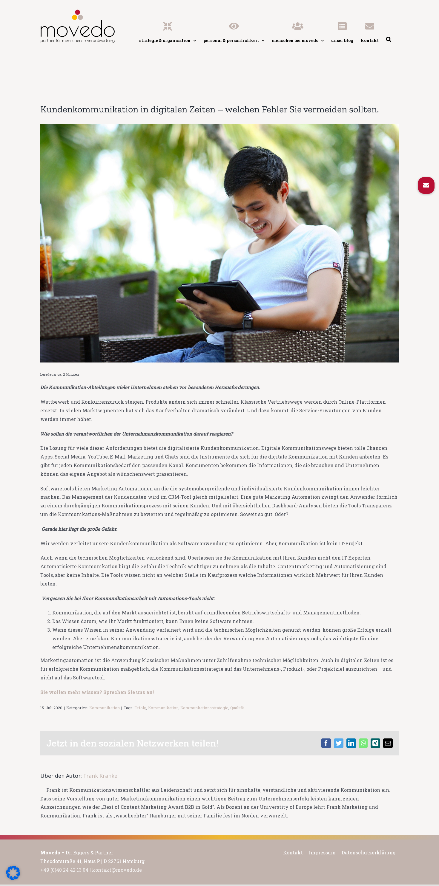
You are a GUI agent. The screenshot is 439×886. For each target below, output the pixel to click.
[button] (426, 185)
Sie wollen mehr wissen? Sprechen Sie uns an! (97, 692)
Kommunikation (104, 707)
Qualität (237, 707)
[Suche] (388, 25)
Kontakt (293, 852)
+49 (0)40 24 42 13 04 (64, 870)
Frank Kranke (100, 775)
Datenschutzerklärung (369, 852)
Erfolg (140, 707)
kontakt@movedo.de (117, 870)
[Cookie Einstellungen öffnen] (13, 878)
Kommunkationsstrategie (204, 707)
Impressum (322, 852)
